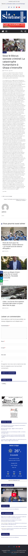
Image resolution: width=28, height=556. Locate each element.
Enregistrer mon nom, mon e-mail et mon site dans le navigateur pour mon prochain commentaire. (13, 366)
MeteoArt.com (16, 480)
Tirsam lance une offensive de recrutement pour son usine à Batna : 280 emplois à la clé (14, 524)
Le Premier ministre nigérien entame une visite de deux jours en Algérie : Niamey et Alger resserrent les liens (13, 440)
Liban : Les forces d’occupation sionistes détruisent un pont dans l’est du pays (13, 303)
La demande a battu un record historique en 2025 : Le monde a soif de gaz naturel (15, 4)
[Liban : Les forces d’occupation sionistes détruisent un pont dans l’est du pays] (14, 286)
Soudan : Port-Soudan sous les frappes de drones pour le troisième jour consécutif (14, 200)
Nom (3, 341)
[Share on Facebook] (1, 272)
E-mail (3, 348)
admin (11, 70)
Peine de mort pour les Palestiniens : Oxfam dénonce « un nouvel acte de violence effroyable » (13, 245)
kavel (2, 519)
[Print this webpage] (1, 283)
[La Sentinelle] (3, 31)
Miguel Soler (3, 516)
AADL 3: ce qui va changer (7, 196)
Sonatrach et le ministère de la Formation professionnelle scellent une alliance (11, 520)
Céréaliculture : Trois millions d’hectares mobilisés (17, 526)
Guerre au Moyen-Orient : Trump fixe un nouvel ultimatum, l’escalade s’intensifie (11, 275)
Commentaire (5, 325)
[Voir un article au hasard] (25, 31)
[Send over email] (1, 280)
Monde (4, 52)
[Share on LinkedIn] (1, 278)
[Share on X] (1, 275)
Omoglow (3, 526)
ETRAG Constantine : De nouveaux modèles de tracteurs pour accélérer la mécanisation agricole (13, 517)
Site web (3, 355)
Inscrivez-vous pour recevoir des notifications (10, 509)
